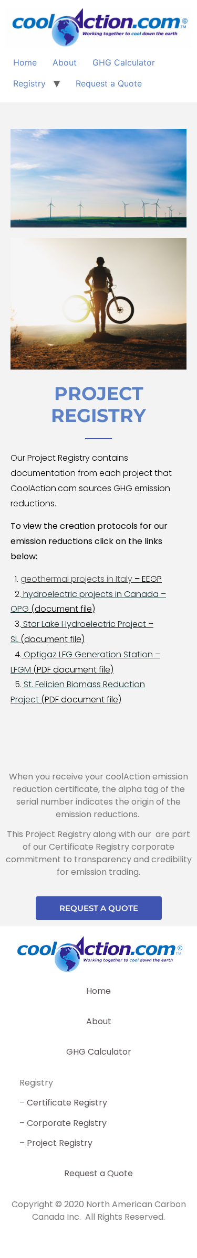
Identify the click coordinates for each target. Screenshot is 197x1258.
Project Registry (59, 1143)
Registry (29, 83)
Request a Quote (109, 83)
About (65, 62)
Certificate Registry (67, 1103)
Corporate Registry (67, 1123)
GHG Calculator (123, 62)
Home (25, 62)
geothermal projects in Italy (76, 579)
